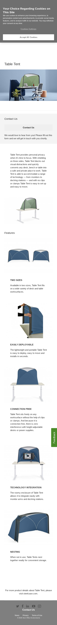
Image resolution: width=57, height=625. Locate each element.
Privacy (25, 615)
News (17, 615)
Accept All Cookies (28, 37)
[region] (28, 21)
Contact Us (28, 610)
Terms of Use (37, 615)
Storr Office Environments (31, 618)
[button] (54, 437)
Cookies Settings (28, 29)
